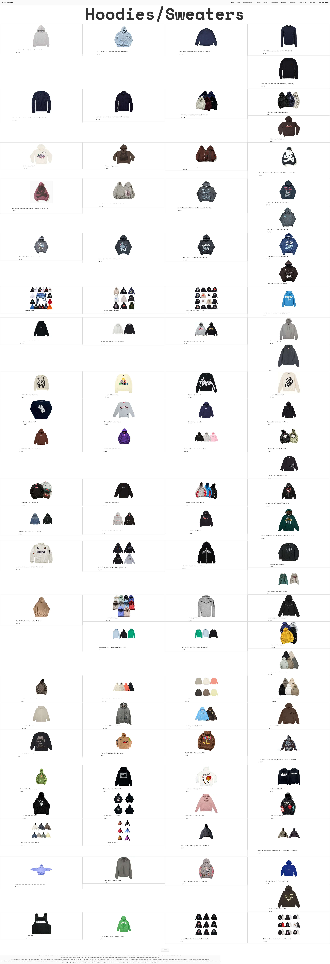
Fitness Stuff (302, 2)
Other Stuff (312, 2)
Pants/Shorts (274, 2)
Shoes (238, 2)
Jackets (266, 2)
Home (232, 2)
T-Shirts (258, 2)
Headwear (283, 2)
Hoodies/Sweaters (247, 2)
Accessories (292, 2)
